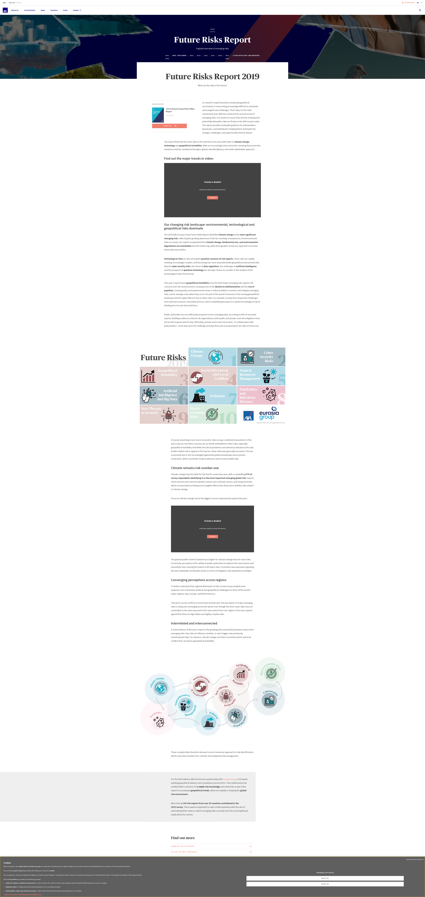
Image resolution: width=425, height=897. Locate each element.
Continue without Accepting (414, 859)
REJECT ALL (325, 878)
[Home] (5, 10)
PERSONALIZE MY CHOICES (325, 873)
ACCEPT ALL (325, 884)
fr (421, 3)
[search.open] (420, 10)
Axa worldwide (409, 2)
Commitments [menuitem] (29, 10)
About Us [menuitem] (14, 10)
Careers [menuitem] (76, 10)
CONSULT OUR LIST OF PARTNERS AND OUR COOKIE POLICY (23, 895)
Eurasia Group (229, 778)
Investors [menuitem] (54, 10)
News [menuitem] (43, 10)
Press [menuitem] (65, 10)
